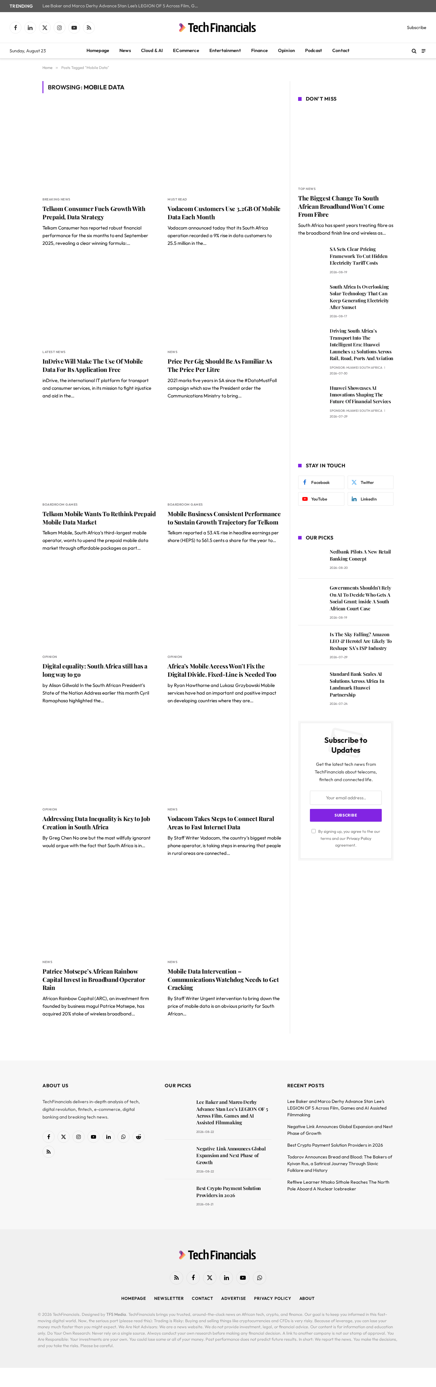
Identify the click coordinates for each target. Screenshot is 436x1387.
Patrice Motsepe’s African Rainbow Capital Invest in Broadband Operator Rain (93, 979)
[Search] (414, 51)
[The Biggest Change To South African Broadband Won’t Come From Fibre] (346, 145)
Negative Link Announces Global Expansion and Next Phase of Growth (231, 1155)
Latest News (54, 352)
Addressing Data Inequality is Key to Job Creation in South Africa (96, 823)
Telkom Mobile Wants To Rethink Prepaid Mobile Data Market (99, 518)
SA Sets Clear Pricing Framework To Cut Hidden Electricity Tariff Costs (358, 256)
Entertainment (225, 50)
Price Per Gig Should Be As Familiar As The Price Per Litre (220, 365)
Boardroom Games (60, 504)
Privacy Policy (359, 838)
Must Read (177, 199)
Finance (259, 50)
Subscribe (416, 27)
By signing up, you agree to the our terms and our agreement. (348, 838)
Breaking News (56, 199)
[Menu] (423, 50)
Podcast (313, 50)
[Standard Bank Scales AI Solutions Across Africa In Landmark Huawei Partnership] (311, 683)
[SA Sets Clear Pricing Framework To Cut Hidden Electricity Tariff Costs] (311, 258)
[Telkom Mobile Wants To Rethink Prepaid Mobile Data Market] (99, 453)
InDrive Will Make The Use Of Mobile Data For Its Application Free (92, 365)
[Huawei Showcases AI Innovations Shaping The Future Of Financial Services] (311, 397)
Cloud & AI (152, 50)
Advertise (233, 1298)
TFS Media (116, 1314)
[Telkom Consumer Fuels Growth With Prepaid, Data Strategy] (99, 148)
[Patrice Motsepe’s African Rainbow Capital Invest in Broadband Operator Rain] (99, 911)
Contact (341, 50)
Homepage (97, 50)
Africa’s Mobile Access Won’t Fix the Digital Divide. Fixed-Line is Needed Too (222, 670)
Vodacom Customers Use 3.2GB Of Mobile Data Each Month (224, 213)
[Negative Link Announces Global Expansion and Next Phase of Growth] (178, 1158)
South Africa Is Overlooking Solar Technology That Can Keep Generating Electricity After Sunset (359, 296)
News (125, 50)
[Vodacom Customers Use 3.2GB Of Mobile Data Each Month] (224, 148)
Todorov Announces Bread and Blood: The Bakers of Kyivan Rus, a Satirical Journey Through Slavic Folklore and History (339, 1163)
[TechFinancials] (218, 27)
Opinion (286, 50)
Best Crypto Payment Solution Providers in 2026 (228, 1191)
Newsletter (169, 1298)
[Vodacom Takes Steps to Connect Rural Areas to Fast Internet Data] (224, 758)
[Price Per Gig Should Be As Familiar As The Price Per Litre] (224, 301)
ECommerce (186, 50)
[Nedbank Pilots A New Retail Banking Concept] (311, 561)
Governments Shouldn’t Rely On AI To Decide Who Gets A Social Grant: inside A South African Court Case (360, 597)
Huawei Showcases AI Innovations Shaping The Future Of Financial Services (360, 395)
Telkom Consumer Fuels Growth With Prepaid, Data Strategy (93, 213)
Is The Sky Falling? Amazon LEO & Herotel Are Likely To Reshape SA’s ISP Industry (361, 641)
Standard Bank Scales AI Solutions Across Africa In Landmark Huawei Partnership (357, 684)
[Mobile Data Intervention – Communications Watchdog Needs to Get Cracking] (224, 911)
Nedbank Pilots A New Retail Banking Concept (360, 555)
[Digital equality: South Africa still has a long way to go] (99, 606)
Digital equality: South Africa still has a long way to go (94, 670)
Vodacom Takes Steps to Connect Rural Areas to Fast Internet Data (221, 823)
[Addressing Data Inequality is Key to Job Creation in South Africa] (99, 758)
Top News (307, 189)
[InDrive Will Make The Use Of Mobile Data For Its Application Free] (99, 301)
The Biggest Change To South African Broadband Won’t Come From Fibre (341, 206)
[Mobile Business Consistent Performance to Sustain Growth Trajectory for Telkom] (224, 453)
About (307, 1298)
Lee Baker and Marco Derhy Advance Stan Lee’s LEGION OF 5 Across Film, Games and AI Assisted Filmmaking (122, 6)
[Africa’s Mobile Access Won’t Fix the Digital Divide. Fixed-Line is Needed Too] (224, 606)
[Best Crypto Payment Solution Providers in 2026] (178, 1197)
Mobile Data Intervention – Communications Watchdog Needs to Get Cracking (223, 979)
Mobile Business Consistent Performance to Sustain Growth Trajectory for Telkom (224, 518)
